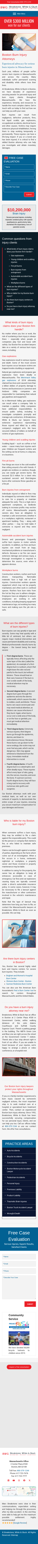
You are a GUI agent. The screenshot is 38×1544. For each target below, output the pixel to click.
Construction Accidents (17, 1163)
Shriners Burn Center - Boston (18, 981)
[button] (8, 1480)
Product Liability (13, 1195)
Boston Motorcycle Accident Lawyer (19, 1170)
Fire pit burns (16, 266)
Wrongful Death (13, 1213)
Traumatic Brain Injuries (17, 1201)
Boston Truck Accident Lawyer (20, 1207)
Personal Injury (13, 1183)
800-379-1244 (25, 2)
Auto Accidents (13, 1150)
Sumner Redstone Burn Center (19, 984)
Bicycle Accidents (14, 1156)
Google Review (20, 1523)
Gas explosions (17, 255)
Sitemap (14, 1535)
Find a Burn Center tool (24, 990)
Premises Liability (14, 1189)
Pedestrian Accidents (16, 1177)
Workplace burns (18, 283)
